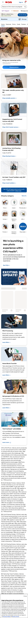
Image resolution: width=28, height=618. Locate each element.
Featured (8, 24)
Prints (14, 24)
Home (3, 24)
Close (25, 596)
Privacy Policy (6, 616)
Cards (18, 24)
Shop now (18, 190)
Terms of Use (15, 616)
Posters (23, 24)
